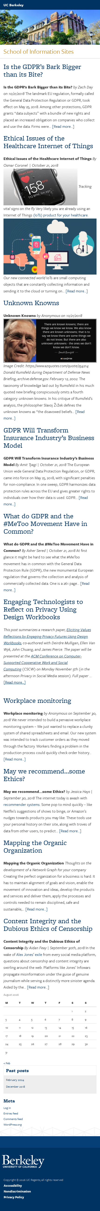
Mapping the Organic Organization (35, 846)
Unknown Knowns (31, 302)
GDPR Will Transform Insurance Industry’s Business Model (48, 437)
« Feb (6, 1063)
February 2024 (15, 1080)
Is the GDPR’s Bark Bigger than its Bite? (42, 70)
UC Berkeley (13, 4)
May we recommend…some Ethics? (44, 774)
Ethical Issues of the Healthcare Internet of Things (48, 141)
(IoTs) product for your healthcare (60, 215)
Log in (7, 1108)
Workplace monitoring (37, 700)
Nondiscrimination (17, 1191)
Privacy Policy (14, 1197)
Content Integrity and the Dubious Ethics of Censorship (48, 924)
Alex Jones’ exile (29, 954)
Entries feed (10, 1113)
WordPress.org (12, 1124)
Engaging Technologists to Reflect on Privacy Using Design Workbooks (43, 609)
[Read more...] (63, 126)
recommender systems (21, 804)
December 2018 (15, 1086)
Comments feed (13, 1119)
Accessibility (13, 1185)
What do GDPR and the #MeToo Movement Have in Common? (45, 523)
